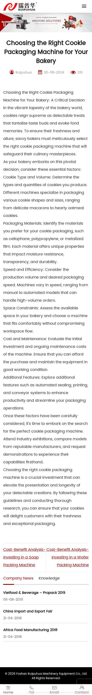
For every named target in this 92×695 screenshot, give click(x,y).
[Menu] (84, 6)
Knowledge (49, 578)
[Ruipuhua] (20, 6)
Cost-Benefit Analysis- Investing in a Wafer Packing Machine (67, 557)
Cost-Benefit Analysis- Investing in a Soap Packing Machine (24, 557)
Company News (18, 578)
